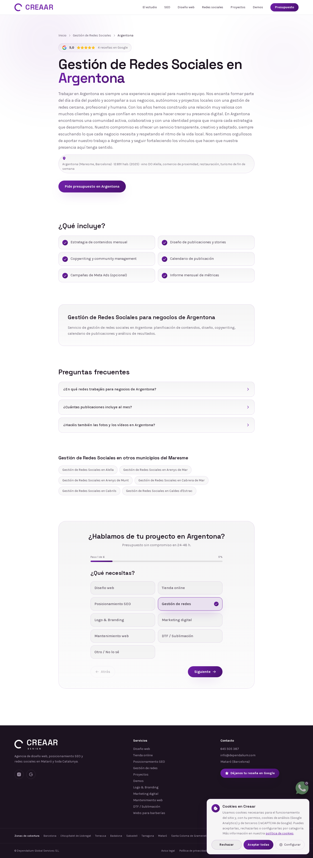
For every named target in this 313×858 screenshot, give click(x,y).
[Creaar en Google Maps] (31, 774)
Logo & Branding (145, 787)
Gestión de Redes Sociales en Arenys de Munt (95, 480)
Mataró (162, 835)
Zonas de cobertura (26, 835)
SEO (167, 7)
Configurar (292, 845)
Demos (258, 7)
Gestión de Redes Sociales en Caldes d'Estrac (159, 491)
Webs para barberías (149, 813)
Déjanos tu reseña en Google (253, 773)
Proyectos (238, 7)
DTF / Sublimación (146, 807)
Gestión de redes (145, 768)
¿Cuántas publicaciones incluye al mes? (97, 407)
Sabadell (131, 835)
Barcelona (50, 835)
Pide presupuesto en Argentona (92, 186)
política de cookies (280, 833)
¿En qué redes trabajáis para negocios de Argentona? (109, 389)
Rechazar (227, 845)
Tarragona (148, 835)
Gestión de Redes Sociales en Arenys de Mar (155, 470)
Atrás (105, 671)
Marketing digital (145, 794)
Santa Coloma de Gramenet (188, 835)
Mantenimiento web (148, 800)
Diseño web (186, 7)
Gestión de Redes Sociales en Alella (88, 470)
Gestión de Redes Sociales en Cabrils (89, 491)
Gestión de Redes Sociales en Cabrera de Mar (171, 480)
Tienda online (143, 755)
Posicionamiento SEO (149, 762)
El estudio (150, 7)
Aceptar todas (258, 845)
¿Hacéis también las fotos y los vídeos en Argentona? (109, 425)
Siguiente (202, 671)
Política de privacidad (192, 850)
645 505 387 (229, 749)
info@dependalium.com (237, 755)
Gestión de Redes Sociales (92, 35)
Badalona (116, 835)
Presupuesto (284, 7)
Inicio (62, 35)
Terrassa (100, 835)
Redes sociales (212, 7)
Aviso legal (168, 850)
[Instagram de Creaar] (19, 774)
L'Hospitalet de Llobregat (75, 835)
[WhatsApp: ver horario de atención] (302, 787)
